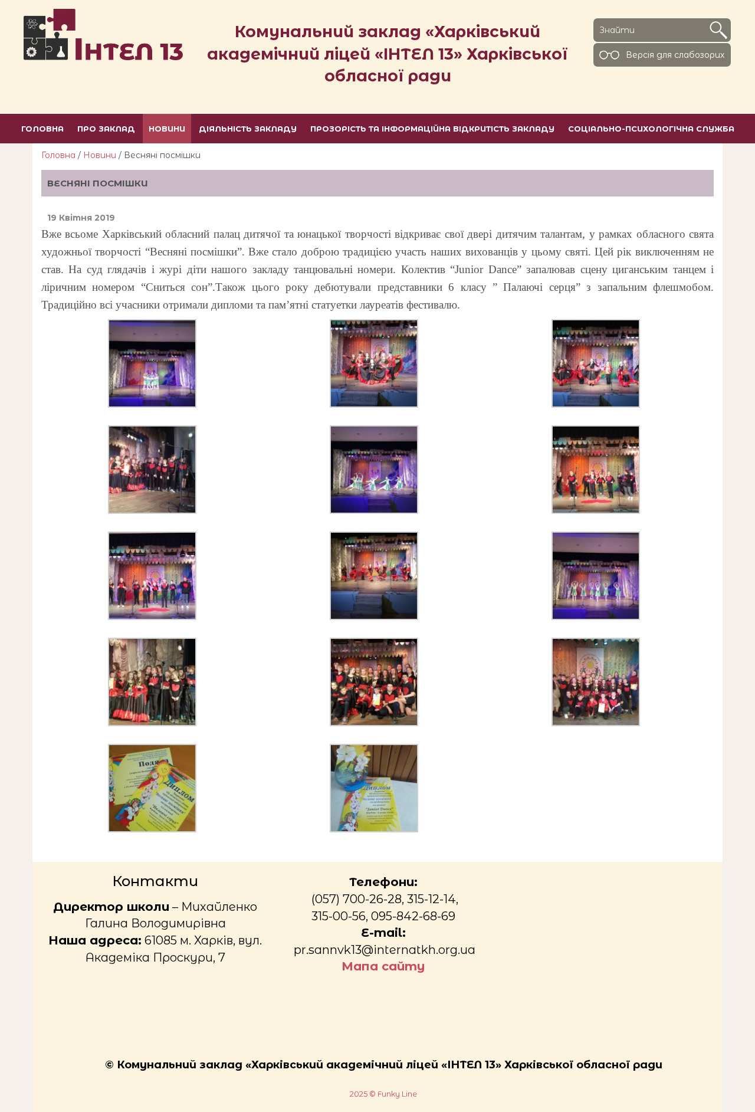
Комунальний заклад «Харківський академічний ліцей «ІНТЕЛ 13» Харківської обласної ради (387, 54)
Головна (58, 155)
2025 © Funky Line (383, 1094)
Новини (99, 155)
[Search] (718, 30)
